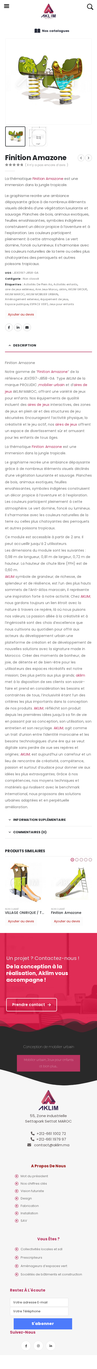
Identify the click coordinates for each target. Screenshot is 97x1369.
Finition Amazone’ (53, 371)
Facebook (9, 327)
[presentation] (11, 81)
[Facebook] (26, 1346)
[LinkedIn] (51, 1346)
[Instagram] (38, 1346)
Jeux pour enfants (61, 304)
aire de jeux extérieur (19, 289)
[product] (25, 882)
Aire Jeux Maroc (46, 289)
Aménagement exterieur (22, 299)
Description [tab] (24, 345)
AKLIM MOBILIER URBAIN (42, 294)
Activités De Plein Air (38, 284)
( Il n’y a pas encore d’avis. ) (46, 165)
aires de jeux (38, 404)
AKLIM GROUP (77, 289)
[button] (72, 860)
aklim (63, 289)
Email (27, 327)
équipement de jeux (54, 299)
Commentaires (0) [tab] (30, 832)
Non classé (31, 279)
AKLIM (9, 576)
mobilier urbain (52, 384)
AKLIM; (86, 596)
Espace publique (16, 304)
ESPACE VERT (39, 304)
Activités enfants (65, 284)
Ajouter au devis (21, 314)
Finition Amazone (48, 178)
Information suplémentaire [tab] (39, 819)
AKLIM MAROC (15, 294)
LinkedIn (18, 327)
